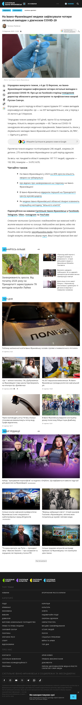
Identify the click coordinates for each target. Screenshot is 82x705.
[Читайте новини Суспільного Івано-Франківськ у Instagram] (10, 680)
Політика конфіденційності (14, 663)
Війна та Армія (48, 641)
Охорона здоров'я (30, 10)
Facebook (74, 210)
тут (44, 235)
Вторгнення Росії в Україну (54, 593)
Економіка (7, 611)
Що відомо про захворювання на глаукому (42, 183)
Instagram (30, 214)
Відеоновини (8, 644)
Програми (6, 666)
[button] (4, 86)
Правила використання (52, 659)
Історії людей (48, 629)
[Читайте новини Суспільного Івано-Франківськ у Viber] (22, 680)
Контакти (6, 655)
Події (4, 604)
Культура (46, 607)
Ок (73, 697)
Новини (5, 593)
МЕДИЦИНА (6, 10)
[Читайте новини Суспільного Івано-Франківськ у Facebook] (4, 680)
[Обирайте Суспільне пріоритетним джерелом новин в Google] (4, 108)
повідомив (68, 92)
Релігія (45, 633)
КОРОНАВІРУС (17, 10)
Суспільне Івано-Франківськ (50, 210)
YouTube (44, 214)
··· (57, 3)
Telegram (12, 214)
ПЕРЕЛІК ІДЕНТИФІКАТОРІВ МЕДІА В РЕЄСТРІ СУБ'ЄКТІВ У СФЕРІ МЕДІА (59, 667)
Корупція (46, 604)
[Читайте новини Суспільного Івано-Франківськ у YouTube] (16, 680)
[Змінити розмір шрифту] (79, 31)
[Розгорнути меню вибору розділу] (24, 3)
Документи (47, 663)
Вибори (5, 615)
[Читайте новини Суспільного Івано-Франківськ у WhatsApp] (34, 680)
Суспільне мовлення (11, 659)
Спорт (4, 641)
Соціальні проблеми (51, 637)
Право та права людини (13, 626)
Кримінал (6, 607)
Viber (21, 214)
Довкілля (6, 618)
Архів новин (47, 655)
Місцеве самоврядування (53, 626)
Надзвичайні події (50, 615)
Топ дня (45, 644)
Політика (6, 633)
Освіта (45, 611)
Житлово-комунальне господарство (19, 622)
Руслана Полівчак (13, 26)
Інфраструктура (49, 622)
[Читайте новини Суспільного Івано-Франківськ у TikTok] (40, 680)
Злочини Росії (8, 637)
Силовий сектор (9, 629)
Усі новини (32, 4)
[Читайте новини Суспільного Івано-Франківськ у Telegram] (28, 680)
